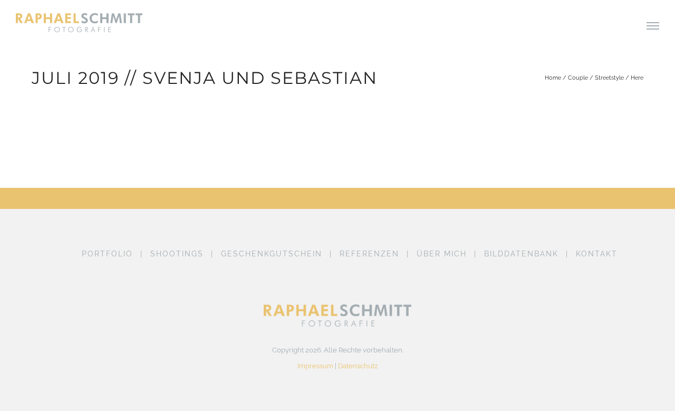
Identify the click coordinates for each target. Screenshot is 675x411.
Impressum (315, 366)
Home (553, 77)
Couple (578, 77)
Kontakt (597, 254)
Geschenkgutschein (271, 254)
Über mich (442, 254)
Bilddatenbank (521, 254)
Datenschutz (358, 366)
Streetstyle (609, 77)
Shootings (177, 254)
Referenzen (369, 254)
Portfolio (107, 254)
